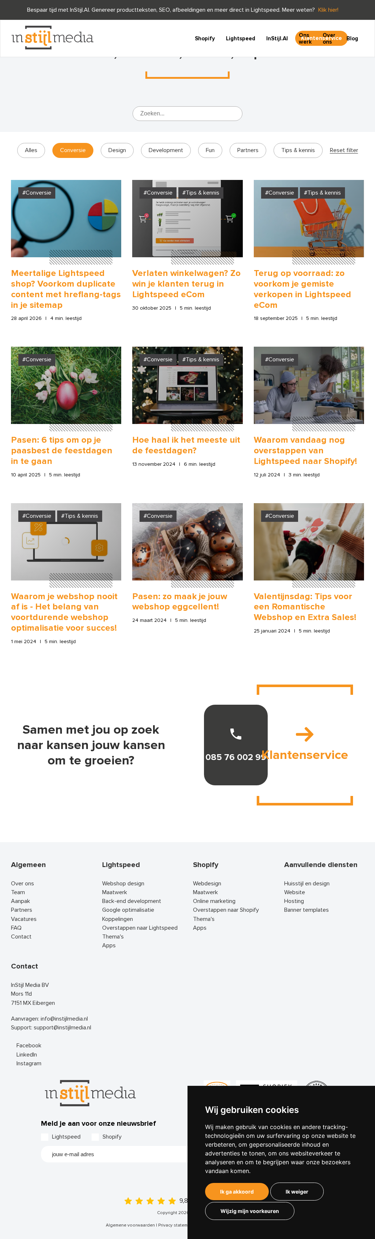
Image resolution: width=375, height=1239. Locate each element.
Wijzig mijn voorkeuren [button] (249, 1211)
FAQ (16, 928)
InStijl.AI (277, 38)
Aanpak (20, 901)
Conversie (73, 150)
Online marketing (214, 901)
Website (294, 892)
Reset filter (344, 150)
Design (117, 150)
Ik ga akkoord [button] (237, 1191)
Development (166, 150)
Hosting (294, 901)
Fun (210, 150)
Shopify (205, 38)
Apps (109, 945)
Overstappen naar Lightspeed (140, 928)
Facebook (28, 1045)
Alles (31, 150)
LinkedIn (26, 1054)
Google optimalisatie (128, 910)
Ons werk (305, 38)
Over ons (329, 38)
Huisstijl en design (307, 883)
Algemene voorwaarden (130, 1225)
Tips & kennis (298, 150)
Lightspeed (240, 38)
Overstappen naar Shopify (226, 910)
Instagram (28, 1063)
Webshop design (123, 883)
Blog (352, 38)
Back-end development (131, 901)
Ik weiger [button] (297, 1191)
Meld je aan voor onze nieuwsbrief (98, 1123)
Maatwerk (114, 892)
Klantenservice (304, 755)
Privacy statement (176, 1225)
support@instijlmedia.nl (62, 1027)
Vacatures (24, 919)
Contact (21, 936)
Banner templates (306, 910)
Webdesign (207, 883)
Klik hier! (328, 10)
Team (18, 892)
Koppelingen (117, 919)
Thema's (113, 936)
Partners (248, 150)
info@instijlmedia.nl (64, 1018)
